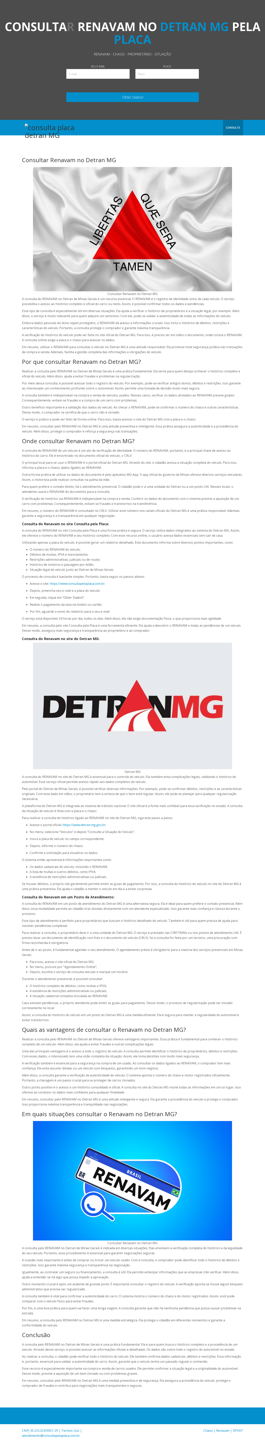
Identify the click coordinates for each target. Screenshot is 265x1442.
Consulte (233, 127)
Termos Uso (70, 1430)
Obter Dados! (132, 97)
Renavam (222, 1430)
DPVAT (238, 1430)
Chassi (208, 1430)
